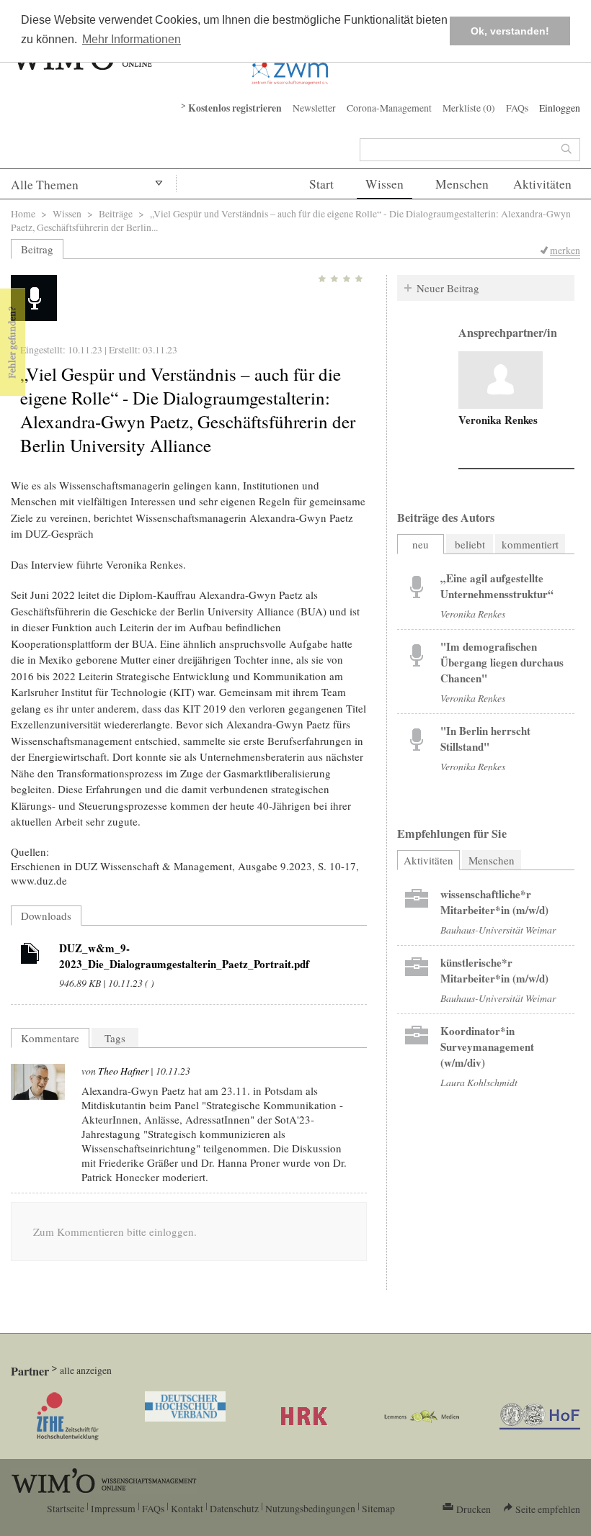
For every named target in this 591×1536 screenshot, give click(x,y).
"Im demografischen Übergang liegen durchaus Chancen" (502, 662)
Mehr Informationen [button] (131, 39)
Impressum (113, 1508)
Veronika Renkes (498, 420)
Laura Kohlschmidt (478, 1082)
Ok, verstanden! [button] (510, 31)
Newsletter (314, 107)
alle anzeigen (86, 1370)
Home (23, 213)
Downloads (46, 915)
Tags (115, 1038)
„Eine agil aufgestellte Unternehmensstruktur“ (497, 586)
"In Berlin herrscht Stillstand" (485, 738)
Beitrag (37, 249)
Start (321, 184)
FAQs (517, 107)
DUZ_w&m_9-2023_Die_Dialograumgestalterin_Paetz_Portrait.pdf (184, 956)
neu (420, 544)
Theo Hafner (123, 1071)
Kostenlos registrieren (235, 108)
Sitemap (378, 1508)
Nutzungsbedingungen (310, 1508)
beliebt (470, 544)
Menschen (462, 184)
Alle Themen (45, 184)
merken (565, 250)
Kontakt (187, 1508)
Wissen (384, 184)
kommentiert (530, 544)
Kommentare (50, 1038)
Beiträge (116, 213)
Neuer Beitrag (448, 288)
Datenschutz (234, 1508)
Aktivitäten (542, 184)
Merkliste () (469, 107)
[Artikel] (30, 956)
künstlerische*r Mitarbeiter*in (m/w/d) (494, 970)
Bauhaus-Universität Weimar (498, 929)
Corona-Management (389, 107)
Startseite (65, 1508)
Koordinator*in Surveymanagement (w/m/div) (487, 1046)
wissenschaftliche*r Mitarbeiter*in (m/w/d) (494, 902)
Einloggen (559, 107)
